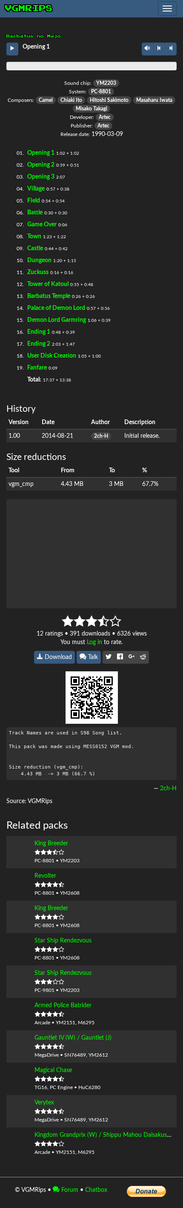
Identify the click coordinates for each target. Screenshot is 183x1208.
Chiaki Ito (71, 100)
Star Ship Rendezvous (63, 941)
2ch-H (101, 436)
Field (33, 201)
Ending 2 (38, 344)
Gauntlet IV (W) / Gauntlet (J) (73, 1038)
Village (36, 189)
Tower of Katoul (48, 284)
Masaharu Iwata (154, 100)
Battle (35, 213)
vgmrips (29, 8)
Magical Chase (53, 1070)
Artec (105, 117)
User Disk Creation (51, 356)
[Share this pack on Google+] (131, 657)
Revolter (45, 876)
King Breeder (51, 844)
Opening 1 (40, 153)
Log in (94, 642)
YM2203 (106, 83)
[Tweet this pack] (108, 657)
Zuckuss (38, 272)
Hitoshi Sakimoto (109, 100)
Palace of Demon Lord (56, 308)
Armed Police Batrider (63, 1006)
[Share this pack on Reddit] (143, 657)
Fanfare (37, 368)
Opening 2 (40, 165)
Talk (92, 657)
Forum (69, 1190)
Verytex (44, 1103)
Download (57, 657)
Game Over (42, 225)
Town (34, 237)
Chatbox (96, 1190)
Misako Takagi (91, 108)
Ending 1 (38, 332)
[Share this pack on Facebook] (120, 657)
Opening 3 (40, 177)
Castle (35, 248)
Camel (46, 100)
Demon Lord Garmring (56, 320)
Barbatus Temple (48, 296)
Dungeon (39, 260)
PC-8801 (101, 91)
